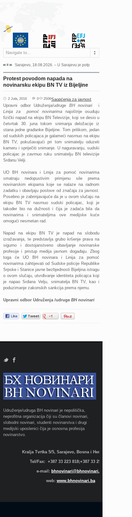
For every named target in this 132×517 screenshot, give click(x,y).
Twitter (6, 360)
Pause (7, 65)
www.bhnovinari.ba (76, 480)
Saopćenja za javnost (71, 99)
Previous (4, 65)
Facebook (14, 360)
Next (11, 65)
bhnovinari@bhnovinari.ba (77, 471)
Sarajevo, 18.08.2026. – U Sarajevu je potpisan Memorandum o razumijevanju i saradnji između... (52, 65)
